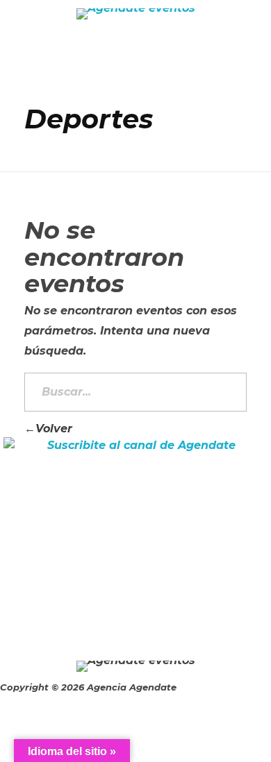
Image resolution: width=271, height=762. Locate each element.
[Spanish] (244, 60)
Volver (53, 428)
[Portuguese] (262, 60)
